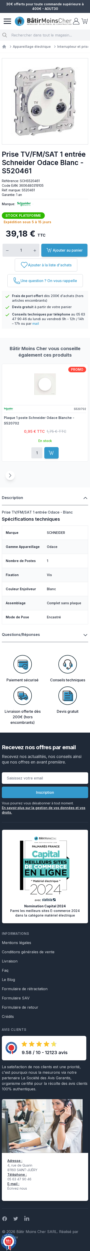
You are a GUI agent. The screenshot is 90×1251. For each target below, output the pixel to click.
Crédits (8, 1016)
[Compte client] (76, 21)
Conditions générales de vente (28, 952)
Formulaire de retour (20, 1007)
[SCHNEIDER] (23, 204)
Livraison (10, 961)
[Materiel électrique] (4, 46)
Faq (5, 970)
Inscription (45, 792)
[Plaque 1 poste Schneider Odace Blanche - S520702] (45, 384)
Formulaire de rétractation (25, 988)
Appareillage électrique (32, 46)
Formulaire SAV (16, 998)
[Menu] (7, 21)
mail (35, 323)
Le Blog (8, 979)
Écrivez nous (17, 1188)
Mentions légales (16, 942)
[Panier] (84, 21)
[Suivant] (10, 475)
